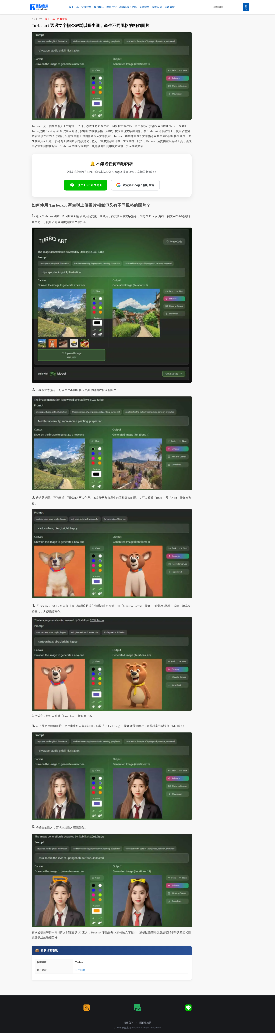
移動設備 (157, 7)
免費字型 (144, 7)
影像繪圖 (62, 19)
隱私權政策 (145, 1022)
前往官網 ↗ (81, 969)
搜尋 (246, 7)
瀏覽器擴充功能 (128, 7)
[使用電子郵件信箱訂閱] (137, 1007)
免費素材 (169, 7)
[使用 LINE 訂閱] (188, 1007)
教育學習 (111, 7)
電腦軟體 (86, 7)
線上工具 (74, 7)
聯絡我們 (128, 1022)
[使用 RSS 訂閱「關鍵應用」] (86, 1007)
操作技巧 (99, 7)
